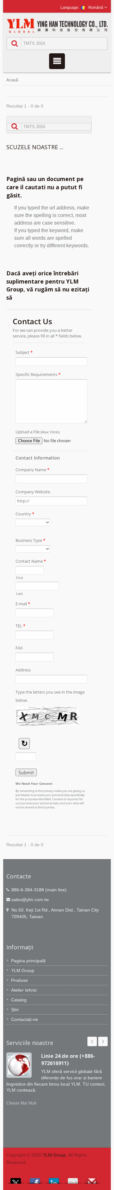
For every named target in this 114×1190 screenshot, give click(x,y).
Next (103, 1041)
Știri (15, 1009)
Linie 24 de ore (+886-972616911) (68, 1059)
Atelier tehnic (24, 990)
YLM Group (22, 970)
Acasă (12, 80)
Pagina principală (28, 960)
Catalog (19, 999)
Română (95, 7)
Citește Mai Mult (21, 1103)
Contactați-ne (24, 1019)
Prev (92, 1041)
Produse (19, 980)
